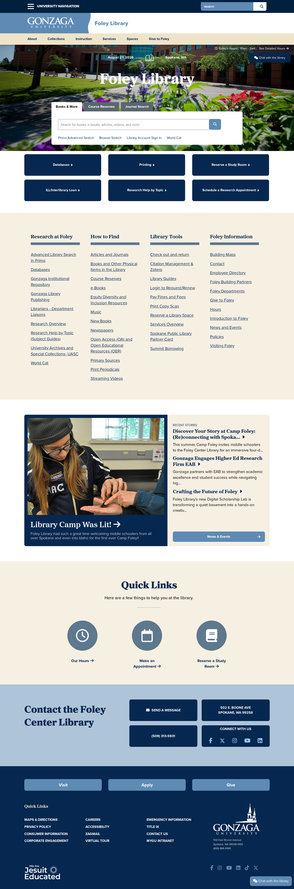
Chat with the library (271, 57)
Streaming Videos (107, 378)
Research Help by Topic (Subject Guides (52, 335)
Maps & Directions (41, 819)
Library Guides (163, 278)
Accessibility (97, 826)
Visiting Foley (222, 345)
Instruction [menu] (84, 39)
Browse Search (110, 137)
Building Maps (223, 254)
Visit (63, 785)
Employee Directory (228, 273)
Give (231, 785)
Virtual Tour (97, 840)
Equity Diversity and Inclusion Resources (109, 299)
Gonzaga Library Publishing (45, 296)
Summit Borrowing (167, 348)
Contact (217, 264)
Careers (93, 819)
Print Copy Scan (164, 306)
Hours (215, 309)
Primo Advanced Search (76, 137)
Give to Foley (159, 39)
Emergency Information (169, 819)
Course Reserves (106, 278)
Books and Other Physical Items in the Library (114, 266)
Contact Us (157, 833)
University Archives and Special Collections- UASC (54, 350)
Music (96, 312)
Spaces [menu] (132, 39)
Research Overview (48, 324)
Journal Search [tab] (137, 106)
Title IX (153, 826)
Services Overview (167, 324)
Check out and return (169, 254)
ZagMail (92, 833)
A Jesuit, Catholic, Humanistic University (60, 871)
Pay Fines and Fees (168, 297)
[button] (31, 6)
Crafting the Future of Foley (205, 492)
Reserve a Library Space (172, 315)
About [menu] (32, 39)
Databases (40, 269)
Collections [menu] (56, 39)
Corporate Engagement (46, 840)
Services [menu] (109, 39)
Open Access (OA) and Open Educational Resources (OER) (111, 345)
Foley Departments (227, 291)
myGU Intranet (160, 840)
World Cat (174, 137)
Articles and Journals (109, 254)
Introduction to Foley (229, 318)
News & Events (218, 536)
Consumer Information (46, 833)
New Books (101, 321)
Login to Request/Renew (172, 288)
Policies (217, 336)
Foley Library (111, 23)
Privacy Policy (37, 826)
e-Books (98, 288)
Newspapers (102, 330)
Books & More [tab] (67, 106)
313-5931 (168, 735)
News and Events (226, 327)
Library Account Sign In (144, 137)
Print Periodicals (105, 369)
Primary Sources (105, 360)
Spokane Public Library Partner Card (171, 336)
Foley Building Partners (231, 282)
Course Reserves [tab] (101, 106)
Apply (147, 785)
